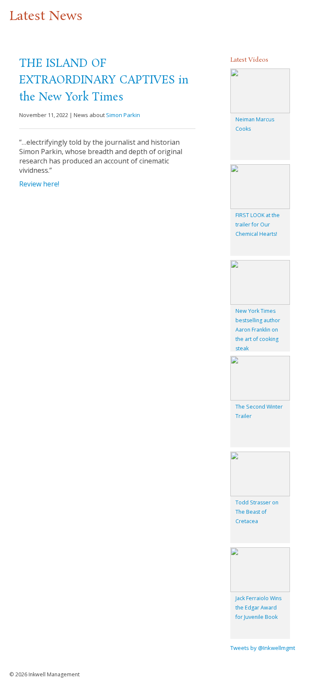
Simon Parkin (123, 115)
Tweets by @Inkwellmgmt (262, 648)
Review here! (39, 184)
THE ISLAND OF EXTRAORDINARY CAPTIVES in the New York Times (104, 81)
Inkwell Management (54, 674)
